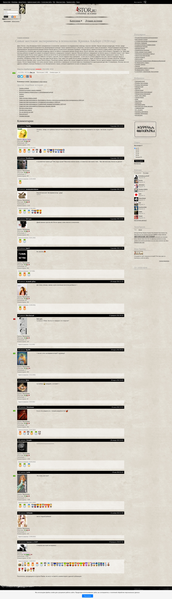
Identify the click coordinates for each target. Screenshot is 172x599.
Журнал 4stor (6, 2)
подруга (143, 240)
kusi (140, 202)
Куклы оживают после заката (143, 52)
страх (41, 81)
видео (135, 238)
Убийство (164, 234)
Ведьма (140, 232)
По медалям (137, 173)
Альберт (21, 94)
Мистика (139, 234)
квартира (154, 238)
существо (160, 240)
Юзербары (14, 2)
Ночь (142, 234)
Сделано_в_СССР (144, 176)
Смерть (155, 234)
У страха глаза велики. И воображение (146, 41)
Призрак (146, 234)
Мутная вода (138, 115)
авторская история (144, 236)
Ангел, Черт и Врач (140, 95)
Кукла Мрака (142, 198)
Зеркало (163, 232)
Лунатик (137, 66)
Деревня (149, 232)
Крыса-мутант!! (23, 114)
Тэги (135, 230)
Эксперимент (34, 81)
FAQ (54, 2)
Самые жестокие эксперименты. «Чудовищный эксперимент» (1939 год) (39, 102)
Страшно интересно (23, 38)
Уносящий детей (140, 81)
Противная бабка (140, 104)
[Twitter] (22, 76)
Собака (159, 234)
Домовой (156, 232)
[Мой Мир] (27, 76)
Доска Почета (22, 2)
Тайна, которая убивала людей (28, 98)
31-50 (137, 155)
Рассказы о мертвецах (141, 111)
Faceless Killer (143, 207)
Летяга (141, 180)
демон (143, 238)
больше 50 (138, 157)
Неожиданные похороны (142, 50)
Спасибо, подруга (140, 64)
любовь (136, 240)
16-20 (137, 152)
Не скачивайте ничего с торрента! (144, 68)
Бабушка (136, 232)
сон (152, 240)
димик (140, 211)
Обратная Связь (60, 2)
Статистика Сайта (46, 2)
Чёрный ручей (139, 86)
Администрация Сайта (33, 2)
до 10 (137, 148)
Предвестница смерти (25, 110)
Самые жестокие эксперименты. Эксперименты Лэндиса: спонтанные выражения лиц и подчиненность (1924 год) (51, 100)
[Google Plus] (30, 76)
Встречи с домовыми (141, 43)
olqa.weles (142, 185)
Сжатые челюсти (140, 57)
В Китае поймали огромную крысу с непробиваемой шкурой (36, 92)
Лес (166, 232)
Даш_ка (32, 72)
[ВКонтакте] (19, 76)
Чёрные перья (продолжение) (143, 92)
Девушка (145, 232)
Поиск (78, 2)
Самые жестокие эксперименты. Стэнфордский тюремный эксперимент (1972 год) (42, 104)
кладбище (158, 238)
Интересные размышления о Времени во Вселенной (150, 61)
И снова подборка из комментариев (145, 45)
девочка (139, 238)
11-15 (137, 150)
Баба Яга (137, 88)
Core (140, 193)
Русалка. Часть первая (141, 83)
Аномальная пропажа (141, 46)
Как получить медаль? (140, 220)
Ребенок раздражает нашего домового (30, 90)
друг (148, 238)
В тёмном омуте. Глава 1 (142, 62)
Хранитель (138, 103)
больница (165, 236)
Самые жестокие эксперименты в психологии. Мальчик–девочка (37, 106)
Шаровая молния (140, 48)
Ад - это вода (139, 110)
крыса (45, 81)
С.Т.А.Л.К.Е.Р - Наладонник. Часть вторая (146, 71)
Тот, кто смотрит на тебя (26, 112)
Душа (159, 232)
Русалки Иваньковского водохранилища (146, 37)
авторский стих (158, 236)
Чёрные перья (139, 90)
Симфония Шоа (139, 108)
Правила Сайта (70, 2)
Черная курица (139, 97)
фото (167, 240)
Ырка (136, 99)
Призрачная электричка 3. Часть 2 (145, 53)
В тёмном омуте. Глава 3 (142, 70)
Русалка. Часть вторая (141, 85)
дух (150, 238)
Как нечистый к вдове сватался (144, 106)
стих (154, 240)
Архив (140, 230)
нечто (139, 240)
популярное (148, 240)
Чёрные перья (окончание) (142, 94)
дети (146, 238)
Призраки (150, 234)
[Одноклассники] (24, 76)
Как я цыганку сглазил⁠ (141, 39)
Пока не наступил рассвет (142, 55)
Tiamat (140, 216)
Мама (135, 234)
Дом (152, 232)
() (27, 141)
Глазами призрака (24, 116)
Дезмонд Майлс (143, 189)
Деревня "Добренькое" (141, 113)
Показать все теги (139, 242)
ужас (164, 240)
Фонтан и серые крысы (25, 108)
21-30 (137, 153)
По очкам (145, 173)
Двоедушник (138, 101)
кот (162, 238)
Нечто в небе (139, 59)
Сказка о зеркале (24, 88)
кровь (164, 238)
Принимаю (87, 596)
